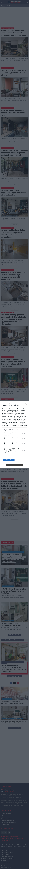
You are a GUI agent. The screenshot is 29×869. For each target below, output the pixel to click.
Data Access (14, 465)
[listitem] (14, 430)
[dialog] (14, 434)
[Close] (26, 404)
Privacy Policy (20, 465)
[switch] (23, 433)
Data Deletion (8, 465)
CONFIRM (8, 459)
